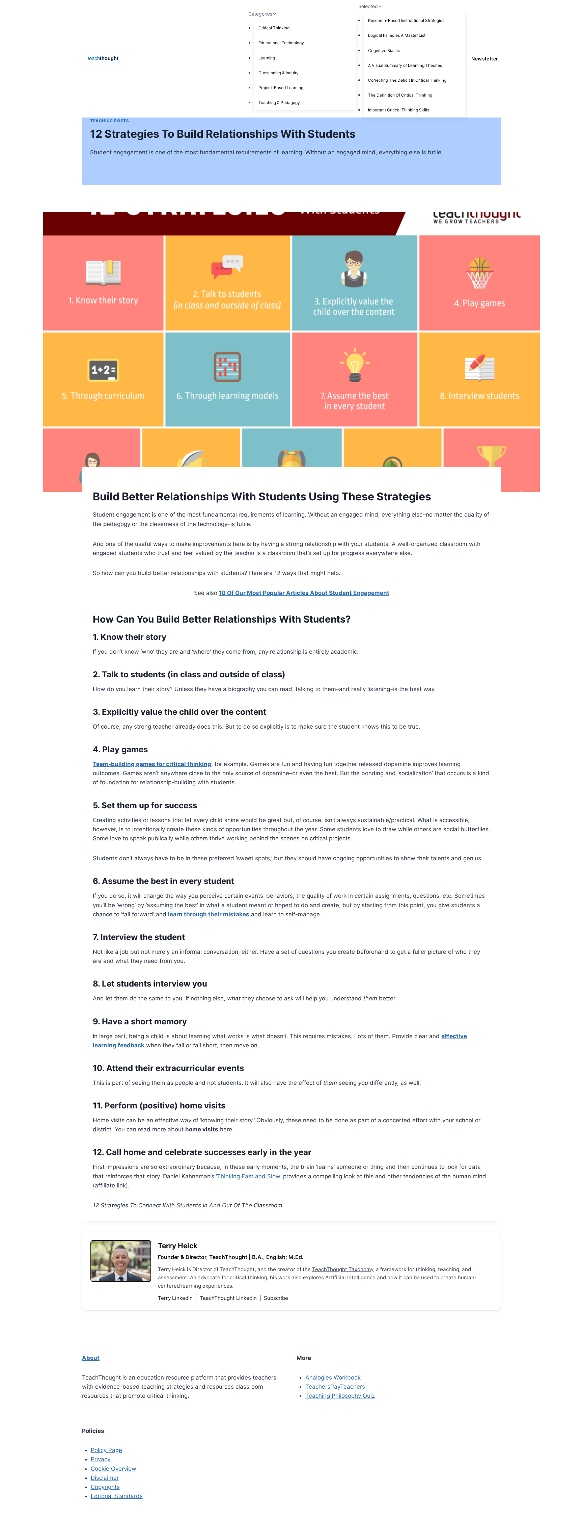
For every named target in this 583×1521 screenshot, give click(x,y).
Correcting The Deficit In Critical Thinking (407, 80)
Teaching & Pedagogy (279, 102)
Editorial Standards (117, 1496)
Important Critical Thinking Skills (398, 109)
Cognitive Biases (384, 50)
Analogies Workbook (333, 1377)
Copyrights (105, 1487)
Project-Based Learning (280, 87)
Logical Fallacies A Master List (396, 35)
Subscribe (276, 1298)
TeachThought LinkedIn (229, 1298)
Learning (266, 57)
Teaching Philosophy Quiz (340, 1395)
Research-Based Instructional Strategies (406, 20)
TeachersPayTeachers (335, 1386)
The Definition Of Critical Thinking (400, 95)
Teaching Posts (109, 120)
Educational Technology (281, 42)
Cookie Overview (113, 1468)
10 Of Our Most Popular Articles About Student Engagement (304, 592)
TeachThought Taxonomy (342, 1269)
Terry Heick (177, 1245)
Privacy (100, 1459)
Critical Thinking (273, 27)
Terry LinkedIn (176, 1298)
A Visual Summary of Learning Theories (405, 65)
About (91, 1358)
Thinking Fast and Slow (248, 1176)
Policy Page (106, 1450)
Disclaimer (105, 1477)
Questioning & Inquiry (278, 72)
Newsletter (484, 58)
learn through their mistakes (208, 914)
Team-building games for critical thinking (152, 764)
